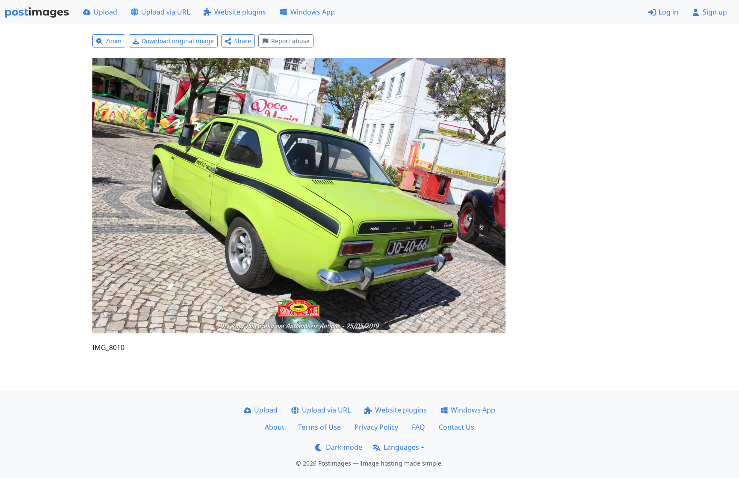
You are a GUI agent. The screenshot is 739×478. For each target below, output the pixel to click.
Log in (668, 12)
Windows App (312, 12)
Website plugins (240, 12)
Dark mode (344, 447)
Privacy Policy (376, 427)
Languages (401, 447)
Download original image (178, 41)
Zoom (113, 41)
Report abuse (290, 41)
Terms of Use (319, 427)
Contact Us (456, 427)
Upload (105, 12)
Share (242, 41)
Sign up (715, 12)
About (274, 427)
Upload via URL (165, 12)
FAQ (418, 427)
